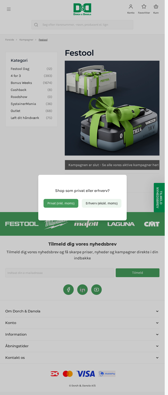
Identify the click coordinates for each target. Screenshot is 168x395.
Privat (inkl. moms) (60, 203)
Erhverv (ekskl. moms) (101, 203)
